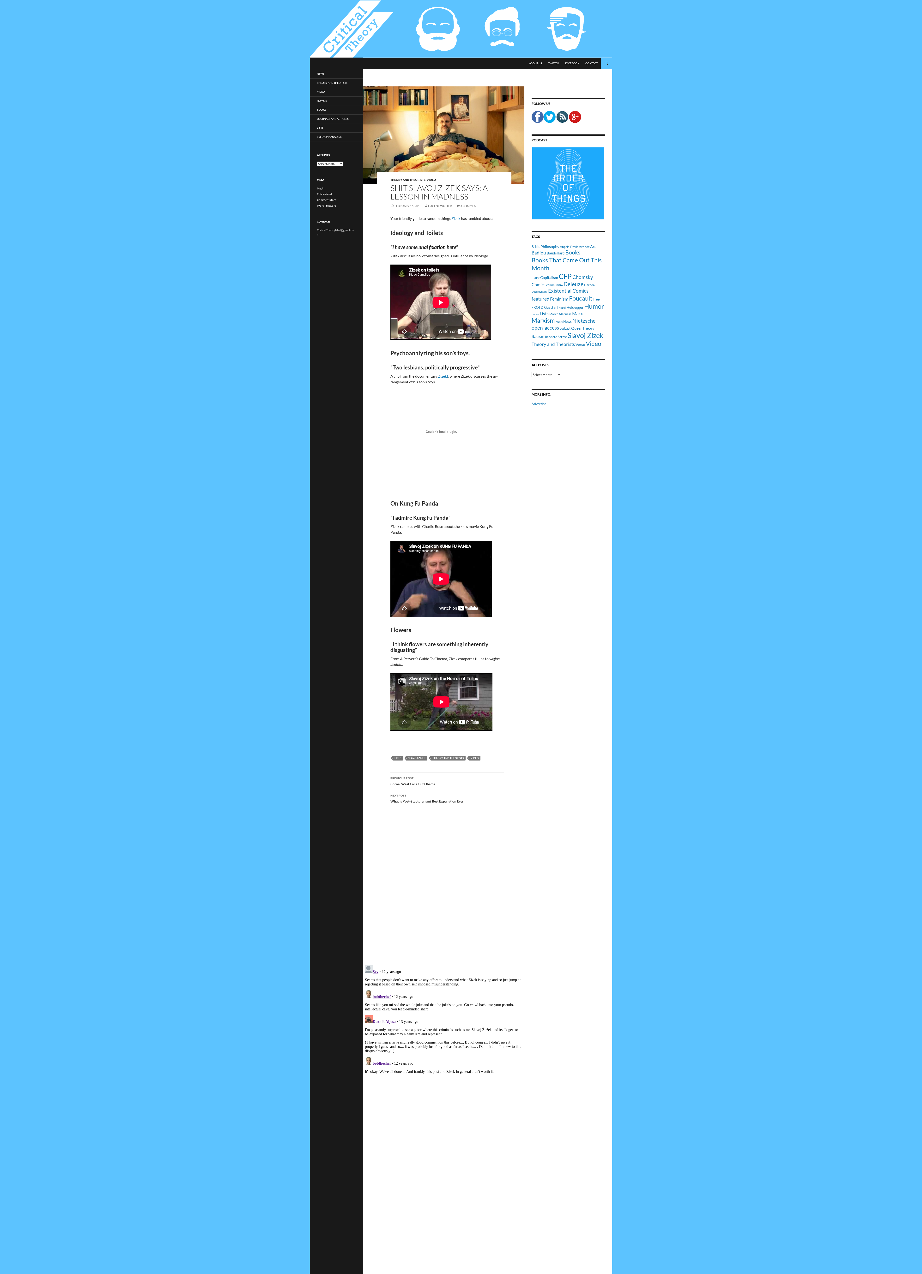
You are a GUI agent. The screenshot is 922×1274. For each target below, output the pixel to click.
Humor (594, 306)
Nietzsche (584, 320)
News (567, 321)
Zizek (455, 218)
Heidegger (574, 307)
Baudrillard (555, 253)
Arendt (584, 247)
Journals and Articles (333, 118)
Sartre (562, 337)
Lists (397, 758)
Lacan (535, 314)
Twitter (553, 63)
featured (540, 299)
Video (431, 179)
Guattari (551, 307)
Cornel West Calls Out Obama (412, 781)
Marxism (543, 320)
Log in (320, 188)
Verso (580, 344)
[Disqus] (443, 886)
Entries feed (324, 194)
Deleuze (573, 284)
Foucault (581, 298)
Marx (577, 313)
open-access (545, 328)
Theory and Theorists (407, 179)
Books (572, 252)
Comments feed (327, 200)
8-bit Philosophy (545, 246)
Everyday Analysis (329, 136)
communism (554, 285)
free (596, 299)
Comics (539, 284)
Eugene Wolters (440, 206)
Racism (538, 336)
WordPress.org (326, 205)
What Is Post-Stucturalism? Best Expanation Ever (427, 798)
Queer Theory (582, 328)
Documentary (539, 291)
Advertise (539, 404)
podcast (565, 328)
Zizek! (443, 376)
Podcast (539, 140)
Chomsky (582, 277)
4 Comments (470, 206)
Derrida (589, 285)
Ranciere (551, 337)
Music (559, 321)
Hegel (562, 307)
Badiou (539, 252)
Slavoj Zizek (417, 758)
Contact (591, 63)
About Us (535, 63)
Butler (536, 277)
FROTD (537, 307)
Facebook (572, 63)
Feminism (559, 299)
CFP (565, 276)
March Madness (560, 314)
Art (593, 246)
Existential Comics (568, 291)
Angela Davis (569, 247)
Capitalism (549, 277)
